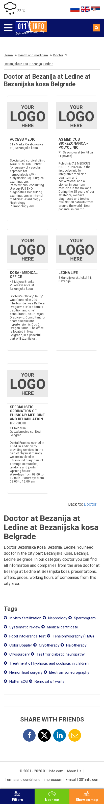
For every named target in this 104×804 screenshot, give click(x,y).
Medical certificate (62, 627)
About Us (74, 771)
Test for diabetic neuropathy (60, 654)
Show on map (87, 800)
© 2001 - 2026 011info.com (41, 771)
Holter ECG (18, 681)
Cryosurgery (19, 654)
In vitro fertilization (24, 618)
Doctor (90, 504)
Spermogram (84, 618)
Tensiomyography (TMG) (72, 636)
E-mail (71, 780)
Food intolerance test (27, 636)
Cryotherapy (48, 645)
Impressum (53, 780)
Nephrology (57, 618)
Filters (17, 800)
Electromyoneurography (68, 672)
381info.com (89, 780)
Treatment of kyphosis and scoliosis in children (48, 663)
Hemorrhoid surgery (25, 672)
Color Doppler (20, 645)
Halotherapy (75, 645)
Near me (52, 800)
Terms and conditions (22, 780)
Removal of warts (49, 681)
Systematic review (24, 627)
